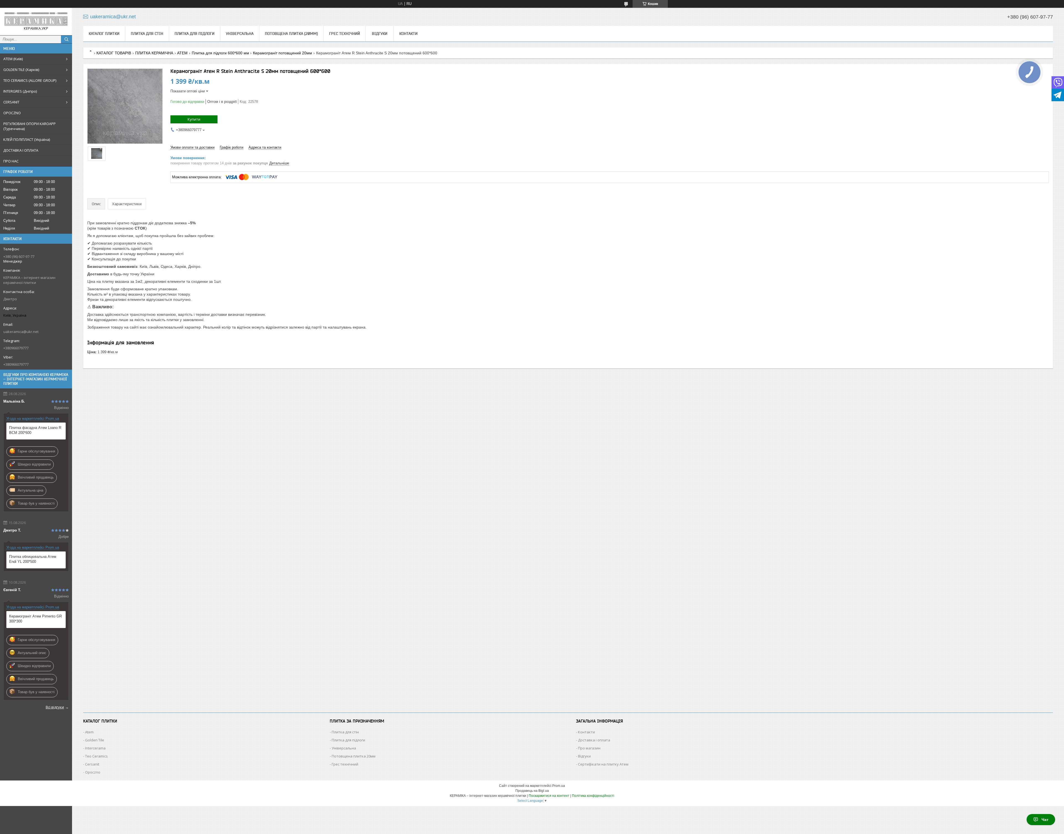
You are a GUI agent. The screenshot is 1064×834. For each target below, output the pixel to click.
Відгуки (379, 33)
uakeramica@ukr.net (21, 331)
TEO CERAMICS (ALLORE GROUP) (29, 80)
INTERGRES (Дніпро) (20, 91)
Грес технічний (344, 33)
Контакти (408, 33)
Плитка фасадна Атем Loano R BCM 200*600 (35, 430)
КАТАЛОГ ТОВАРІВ (113, 53)
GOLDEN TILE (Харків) (21, 69)
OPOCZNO (12, 112)
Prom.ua (558, 786)
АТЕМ (182, 53)
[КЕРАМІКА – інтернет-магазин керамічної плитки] (36, 19)
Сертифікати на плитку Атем (603, 764)
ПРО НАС (11, 161)
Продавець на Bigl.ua (532, 791)
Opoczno (92, 772)
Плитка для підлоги (194, 33)
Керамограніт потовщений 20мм (282, 53)
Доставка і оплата (594, 740)
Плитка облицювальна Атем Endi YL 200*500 (32, 559)
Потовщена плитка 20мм (353, 756)
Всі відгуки (55, 707)
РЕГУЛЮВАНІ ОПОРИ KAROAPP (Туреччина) (29, 126)
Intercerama (95, 748)
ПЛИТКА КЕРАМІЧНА (154, 53)
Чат (1045, 819)
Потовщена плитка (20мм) (291, 33)
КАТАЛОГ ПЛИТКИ (104, 33)
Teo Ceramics (96, 756)
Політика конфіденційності (593, 796)
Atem (89, 731)
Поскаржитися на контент (549, 796)
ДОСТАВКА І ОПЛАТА (20, 150)
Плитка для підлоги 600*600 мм (220, 53)
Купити (194, 119)
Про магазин (589, 748)
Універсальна (240, 33)
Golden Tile (94, 740)
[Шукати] (66, 39)
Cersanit (92, 764)
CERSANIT (11, 102)
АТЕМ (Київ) (13, 58)
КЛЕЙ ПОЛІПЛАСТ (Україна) (26, 139)
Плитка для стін (147, 33)
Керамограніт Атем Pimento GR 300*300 (35, 618)
